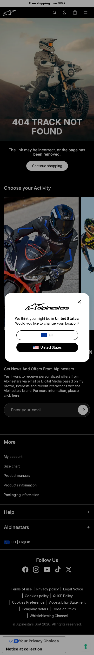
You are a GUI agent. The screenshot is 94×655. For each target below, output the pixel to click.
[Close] (81, 302)
